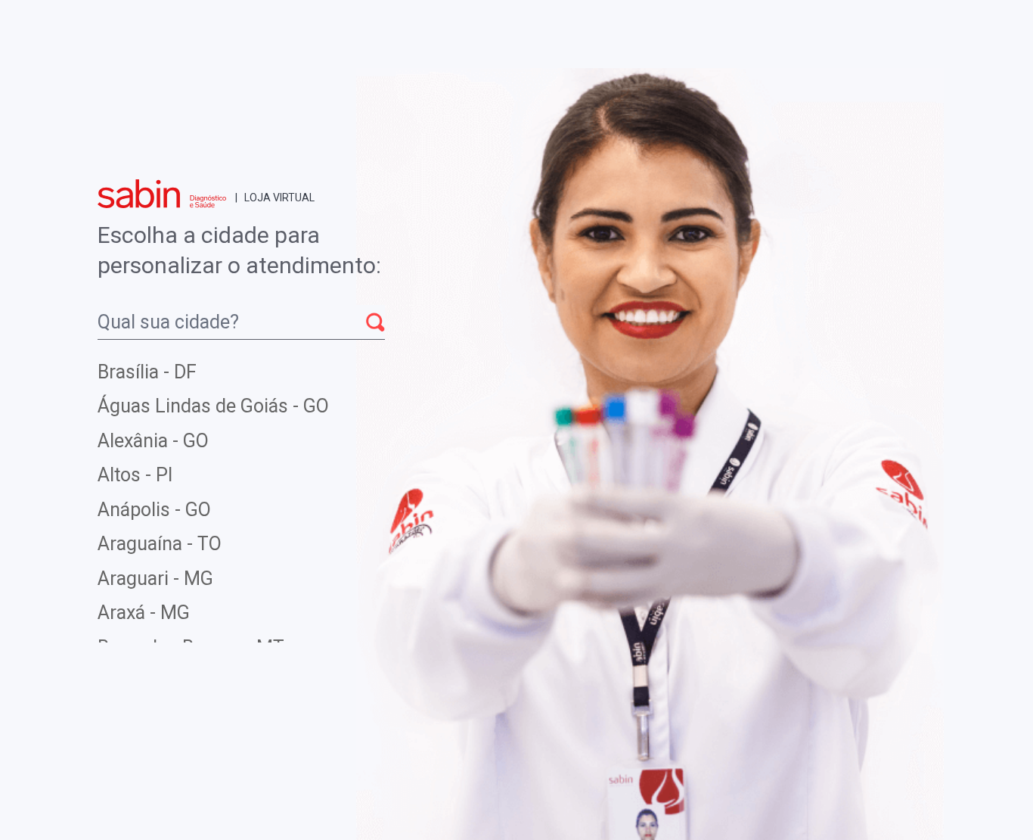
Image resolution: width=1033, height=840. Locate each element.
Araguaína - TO (160, 544)
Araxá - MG (144, 613)
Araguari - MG (155, 579)
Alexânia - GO (153, 441)
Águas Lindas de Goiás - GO (213, 406)
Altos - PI (135, 475)
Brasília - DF (147, 372)
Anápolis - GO (154, 510)
